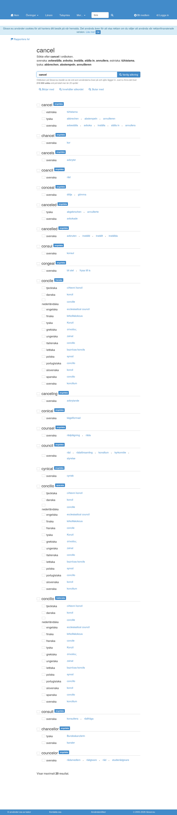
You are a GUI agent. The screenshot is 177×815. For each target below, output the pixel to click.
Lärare (49, 15)
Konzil (70, 322)
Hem (16, 15)
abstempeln (91, 118)
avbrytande (73, 400)
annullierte (93, 211)
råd (69, 177)
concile (70, 527)
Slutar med (97, 89)
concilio (71, 342)
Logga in (164, 15)
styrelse (71, 458)
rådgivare (91, 760)
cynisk (70, 475)
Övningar (31, 15)
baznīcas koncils (76, 349)
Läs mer (90, 32)
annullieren (109, 118)
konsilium (104, 452)
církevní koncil (74, 287)
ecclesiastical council (78, 309)
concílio (71, 363)
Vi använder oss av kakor (19, 811)
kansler (71, 742)
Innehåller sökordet (72, 89)
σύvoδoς (72, 329)
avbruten (72, 235)
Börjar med (47, 89)
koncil (70, 294)
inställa (101, 125)
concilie (71, 301)
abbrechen (73, 118)
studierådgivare (120, 760)
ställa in (115, 125)
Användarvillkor (98, 811)
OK (98, 32)
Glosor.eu (150, 811)
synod (70, 356)
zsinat (70, 336)
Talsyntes (64, 15)
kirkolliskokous (75, 315)
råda (88, 435)
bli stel (70, 270)
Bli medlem (143, 15)
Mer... (80, 15)
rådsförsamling (84, 452)
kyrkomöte (120, 452)
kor (68, 142)
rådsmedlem (74, 760)
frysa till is (85, 270)
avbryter (71, 160)
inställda (113, 235)
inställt (99, 235)
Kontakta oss (55, 811)
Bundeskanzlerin (76, 736)
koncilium (72, 383)
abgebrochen (74, 211)
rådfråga (89, 718)
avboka (88, 125)
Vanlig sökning (130, 74)
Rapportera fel (21, 39)
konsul (70, 253)
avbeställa (72, 125)
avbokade (72, 218)
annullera (130, 125)
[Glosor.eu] (25, 5)
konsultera (72, 718)
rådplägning (73, 435)
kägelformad (74, 418)
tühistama (72, 111)
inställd (86, 235)
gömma (82, 194)
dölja (69, 194)
